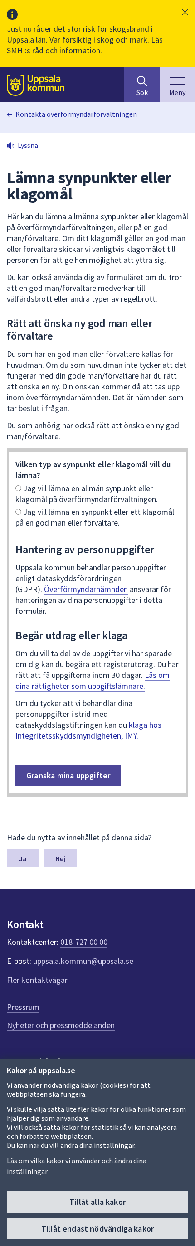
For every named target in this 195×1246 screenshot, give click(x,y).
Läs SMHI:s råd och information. (85, 45)
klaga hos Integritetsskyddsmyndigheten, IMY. (88, 730)
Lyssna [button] (28, 145)
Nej (60, 858)
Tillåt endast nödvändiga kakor (97, 1228)
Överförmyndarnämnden (86, 589)
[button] (185, 12)
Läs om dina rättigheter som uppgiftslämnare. (92, 680)
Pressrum (23, 1007)
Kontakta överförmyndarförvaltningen (76, 113)
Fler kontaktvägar (37, 980)
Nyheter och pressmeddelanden (61, 1025)
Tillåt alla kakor (97, 1202)
